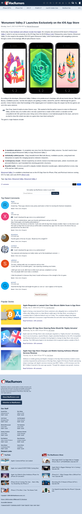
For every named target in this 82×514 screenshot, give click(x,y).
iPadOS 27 (38, 8)
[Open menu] (2, 3)
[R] (5, 208)
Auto (31, 505)
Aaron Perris (20, 445)
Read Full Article (27, 321)
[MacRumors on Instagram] (47, 3)
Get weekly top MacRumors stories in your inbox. (41, 190)
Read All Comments (41, 294)
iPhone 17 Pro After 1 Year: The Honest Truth (24, 490)
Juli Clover (51, 330)
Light (35, 505)
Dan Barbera (4, 438)
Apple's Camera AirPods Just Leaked (21, 461)
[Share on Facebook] (79, 184)
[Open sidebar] (80, 3)
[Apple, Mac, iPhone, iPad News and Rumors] (14, 5)
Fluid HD (27, 505)
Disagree (24, 208)
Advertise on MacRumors (11, 402)
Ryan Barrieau (21, 438)
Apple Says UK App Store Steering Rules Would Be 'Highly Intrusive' (50, 328)
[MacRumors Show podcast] (44, 3)
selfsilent (14, 260)
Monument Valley (17, 179)
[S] (5, 267)
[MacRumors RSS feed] (66, 3)
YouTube (7, 455)
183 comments (38, 343)
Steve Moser (4, 445)
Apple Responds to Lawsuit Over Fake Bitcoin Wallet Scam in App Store (51, 305)
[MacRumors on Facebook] (51, 3)
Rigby (13, 201)
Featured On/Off (6, 505)
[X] (5, 220)
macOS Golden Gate (52, 8)
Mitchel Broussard (33, 26)
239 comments (38, 321)
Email (2, 414)
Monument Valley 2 (30, 179)
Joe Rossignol (50, 307)
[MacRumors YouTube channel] (60, 3)
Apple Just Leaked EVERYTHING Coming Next (25, 468)
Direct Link (49, 34)
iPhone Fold (19, 8)
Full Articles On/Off (15, 505)
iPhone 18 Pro (7, 8)
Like (20, 208)
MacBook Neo (66, 8)
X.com (6, 414)
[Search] (77, 3)
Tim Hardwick (20, 425)
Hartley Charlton (5, 431)
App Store (8, 179)
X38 (12, 213)
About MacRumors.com (11, 397)
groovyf (13, 282)
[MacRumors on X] (53, 3)
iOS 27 (29, 8)
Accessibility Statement (6, 502)
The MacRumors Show (55, 455)
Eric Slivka (20, 411)
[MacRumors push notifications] (63, 3)
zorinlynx (14, 246)
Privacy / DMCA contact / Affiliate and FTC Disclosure (14, 499)
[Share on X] (74, 184)
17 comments (5, 184)
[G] (5, 289)
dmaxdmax (14, 234)
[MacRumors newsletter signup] (69, 3)
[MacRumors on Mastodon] (57, 3)
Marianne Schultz (21, 431)
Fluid (23, 505)
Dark (38, 505)
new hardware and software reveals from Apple (25, 32)
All (79, 8)
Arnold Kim (4, 411)
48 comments (38, 368)
